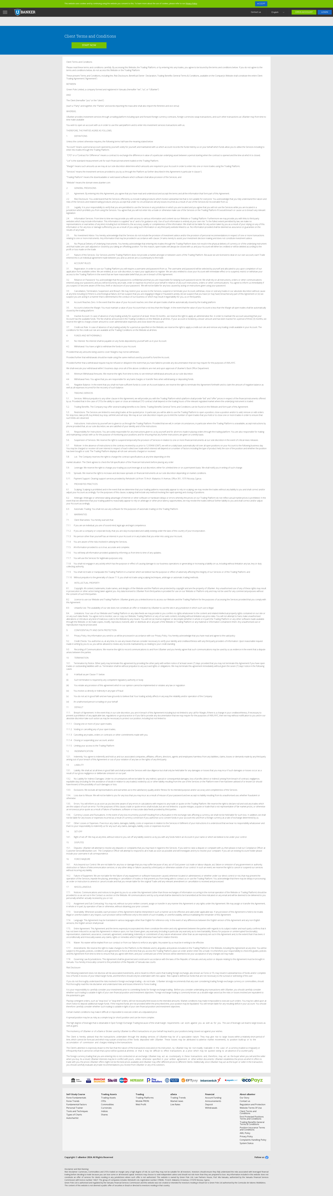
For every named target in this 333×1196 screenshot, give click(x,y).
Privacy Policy (191, 3)
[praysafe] (231, 1080)
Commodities (107, 1104)
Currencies (106, 1108)
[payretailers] (154, 1080)
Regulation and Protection (252, 1104)
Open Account (304, 12)
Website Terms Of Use (251, 1108)
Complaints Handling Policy (253, 1140)
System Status (247, 1143)
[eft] (189, 1080)
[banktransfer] (76, 1080)
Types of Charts (74, 1115)
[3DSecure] (88, 1080)
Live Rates (175, 1104)
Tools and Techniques (77, 1111)
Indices (104, 1111)
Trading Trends (178, 1098)
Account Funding (213, 1098)
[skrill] (112, 1080)
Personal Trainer (74, 1108)
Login (324, 12)
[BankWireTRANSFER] (172, 1080)
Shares (104, 1115)
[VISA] (100, 1080)
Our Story (244, 1098)
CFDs (103, 1101)
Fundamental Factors (76, 1104)
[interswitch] (210, 1080)
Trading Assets (108, 1098)
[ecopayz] (252, 1080)
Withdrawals (211, 1108)
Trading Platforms (145, 1098)
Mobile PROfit (142, 1101)
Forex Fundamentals (76, 1098)
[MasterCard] (123, 1080)
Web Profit (141, 1104)
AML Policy (245, 1133)
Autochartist (72, 1118)
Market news (176, 1101)
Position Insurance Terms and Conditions (252, 1129)
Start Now (89, 45)
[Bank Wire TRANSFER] (137, 1080)
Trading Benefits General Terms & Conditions (252, 1123)
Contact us (256, 12)
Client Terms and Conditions (248, 1112)
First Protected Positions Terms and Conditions (252, 1118)
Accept (261, 4)
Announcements (213, 1101)
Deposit (209, 1104)
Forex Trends (72, 1101)
